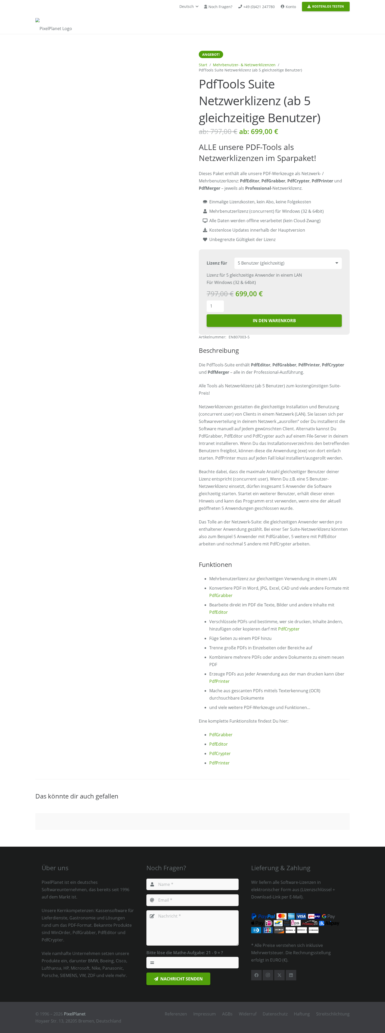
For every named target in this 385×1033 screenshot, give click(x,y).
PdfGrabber (221, 595)
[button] (189, 6)
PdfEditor (218, 612)
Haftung (302, 1014)
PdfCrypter (289, 629)
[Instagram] (268, 975)
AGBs (227, 1014)
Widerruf (247, 1014)
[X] (279, 975)
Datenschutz (275, 1014)
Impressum (204, 1014)
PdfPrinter (219, 681)
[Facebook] (256, 975)
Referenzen (176, 1014)
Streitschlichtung (333, 1014)
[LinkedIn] (291, 975)
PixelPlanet (75, 1014)
